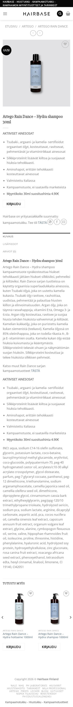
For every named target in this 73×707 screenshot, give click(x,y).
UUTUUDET (57, 691)
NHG (21, 685)
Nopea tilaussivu (27, 693)
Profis (25, 691)
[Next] (70, 624)
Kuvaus (8, 236)
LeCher (35, 691)
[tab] (36, 236)
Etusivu (11, 26)
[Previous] (2, 624)
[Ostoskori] (68, 13)
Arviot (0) (9, 251)
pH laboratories (36, 685)
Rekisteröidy (48, 693)
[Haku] (60, 14)
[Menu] (5, 13)
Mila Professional (54, 688)
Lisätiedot (10, 244)
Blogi (44, 691)
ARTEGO (28, 26)
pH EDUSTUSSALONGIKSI (36, 696)
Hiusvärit (55, 685)
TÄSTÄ (42, 223)
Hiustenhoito (16, 688)
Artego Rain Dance (53, 26)
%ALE (14, 685)
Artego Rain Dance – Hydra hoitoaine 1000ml (18, 635)
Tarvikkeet (33, 688)
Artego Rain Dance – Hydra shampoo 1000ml (53, 635)
